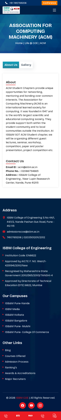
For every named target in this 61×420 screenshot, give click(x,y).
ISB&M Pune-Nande (17, 303)
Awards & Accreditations (20, 373)
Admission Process (16, 361)
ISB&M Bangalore (16, 320)
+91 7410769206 (18, 3)
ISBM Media (12, 309)
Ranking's (11, 367)
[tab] (11, 65)
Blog (8, 350)
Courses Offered (15, 356)
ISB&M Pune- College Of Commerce (27, 332)
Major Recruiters (15, 379)
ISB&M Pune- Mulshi (17, 326)
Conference (49, 3)
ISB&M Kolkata (14, 314)
